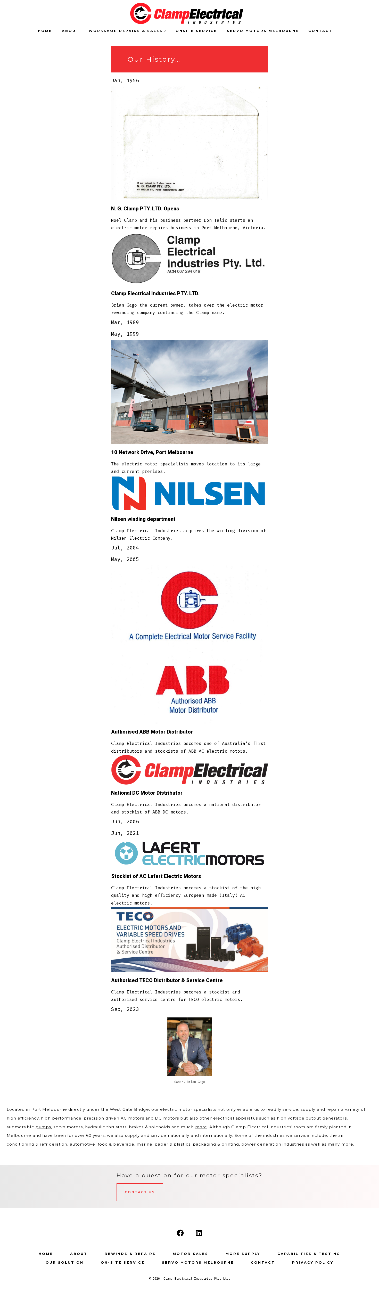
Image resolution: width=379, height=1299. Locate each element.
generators (335, 1118)
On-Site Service (123, 1262)
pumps (43, 1126)
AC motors (132, 1118)
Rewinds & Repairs (130, 1254)
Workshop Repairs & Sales (126, 31)
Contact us (140, 1192)
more (201, 1126)
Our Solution (65, 1262)
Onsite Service (196, 31)
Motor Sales (190, 1254)
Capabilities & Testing (308, 1254)
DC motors (167, 1118)
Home (45, 31)
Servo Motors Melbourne (263, 31)
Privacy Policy (312, 1262)
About (70, 31)
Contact (320, 31)
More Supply (243, 1254)
